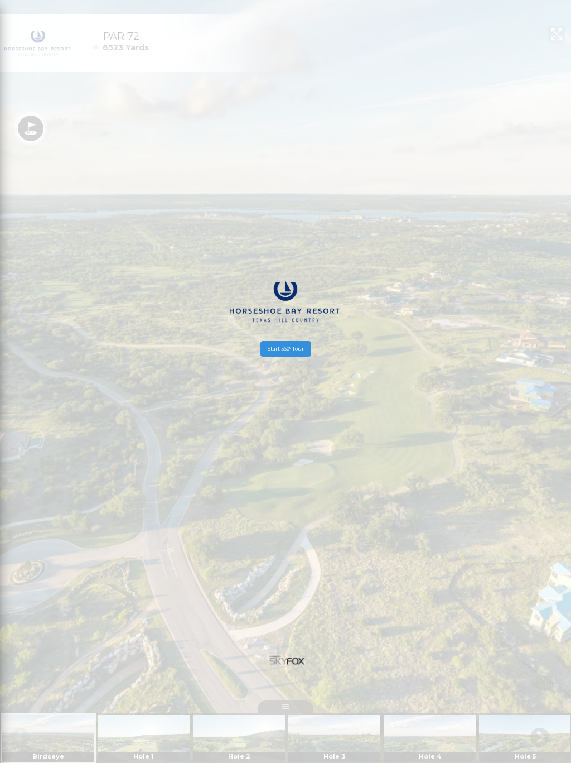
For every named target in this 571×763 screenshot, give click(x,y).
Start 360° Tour (286, 348)
